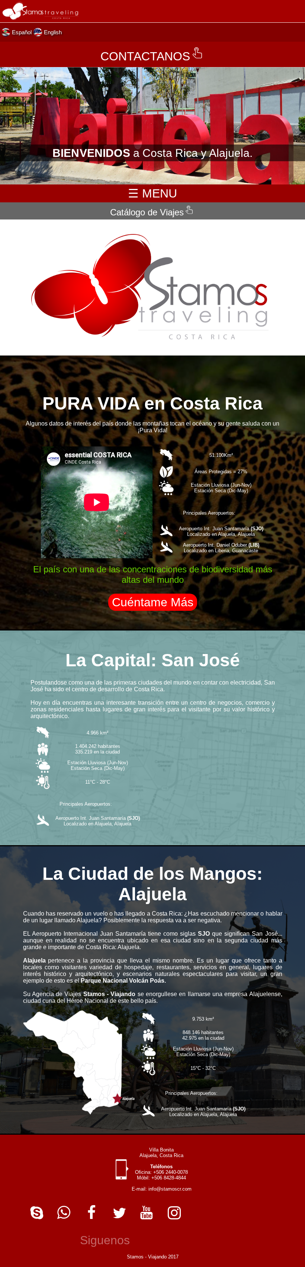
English (53, 32)
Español (22, 32)
